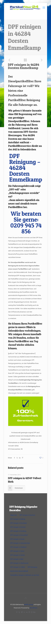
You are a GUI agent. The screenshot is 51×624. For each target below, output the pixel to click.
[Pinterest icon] (29, 612)
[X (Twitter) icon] (19, 612)
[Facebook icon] (17, 612)
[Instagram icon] (32, 612)
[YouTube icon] (24, 612)
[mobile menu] (44, 8)
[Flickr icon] (27, 612)
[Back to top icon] (25, 598)
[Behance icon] (34, 612)
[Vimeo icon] (22, 612)
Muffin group (28, 604)
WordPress (33, 608)
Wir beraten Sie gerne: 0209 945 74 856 (26, 222)
